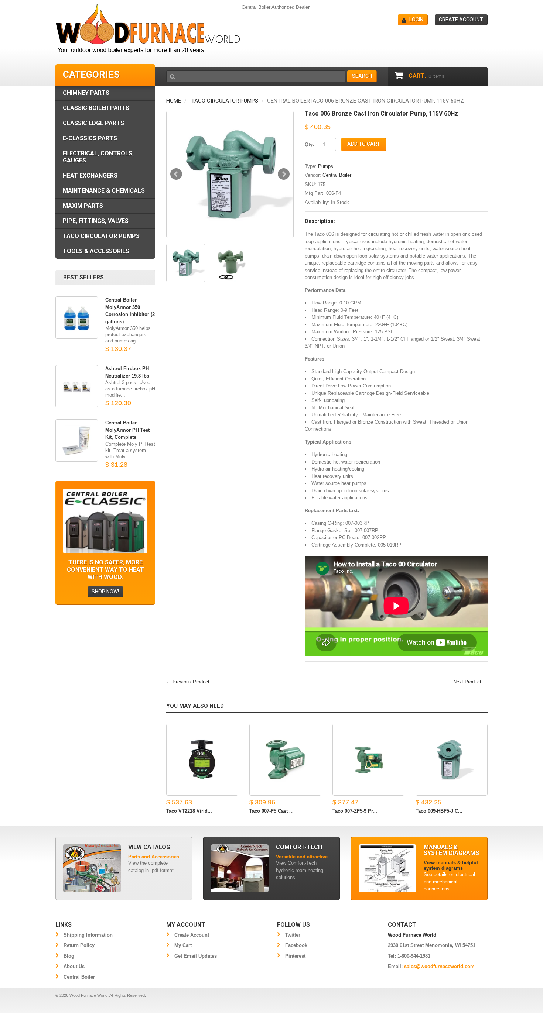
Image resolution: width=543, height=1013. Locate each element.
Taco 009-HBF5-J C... (439, 811)
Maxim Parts (83, 205)
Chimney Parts (86, 92)
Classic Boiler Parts (96, 107)
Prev (176, 174)
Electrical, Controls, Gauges (98, 157)
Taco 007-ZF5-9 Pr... (354, 811)
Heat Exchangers (90, 175)
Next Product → (470, 682)
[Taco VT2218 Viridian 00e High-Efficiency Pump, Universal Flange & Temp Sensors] (202, 760)
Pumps (325, 166)
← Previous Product (187, 682)
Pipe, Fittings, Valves (96, 220)
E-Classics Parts (90, 138)
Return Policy (79, 945)
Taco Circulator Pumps (224, 100)
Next (284, 174)
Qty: (309, 144)
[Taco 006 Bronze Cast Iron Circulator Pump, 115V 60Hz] (230, 174)
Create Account (191, 935)
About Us (74, 966)
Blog (69, 956)
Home (173, 100)
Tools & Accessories (96, 251)
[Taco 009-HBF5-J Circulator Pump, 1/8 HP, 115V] (452, 760)
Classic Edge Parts (93, 123)
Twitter (292, 935)
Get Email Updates (195, 956)
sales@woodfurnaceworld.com (439, 966)
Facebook (296, 945)
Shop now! (105, 592)
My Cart (183, 945)
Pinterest (295, 956)
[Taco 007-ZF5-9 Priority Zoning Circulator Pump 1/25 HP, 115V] (368, 760)
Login (416, 20)
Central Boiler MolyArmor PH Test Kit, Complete (127, 430)
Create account (461, 20)
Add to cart (363, 144)
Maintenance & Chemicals (104, 190)
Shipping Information (88, 935)
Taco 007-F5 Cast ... (271, 811)
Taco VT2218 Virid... (189, 811)
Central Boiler (336, 175)
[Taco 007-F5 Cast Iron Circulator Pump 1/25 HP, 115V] (285, 760)
